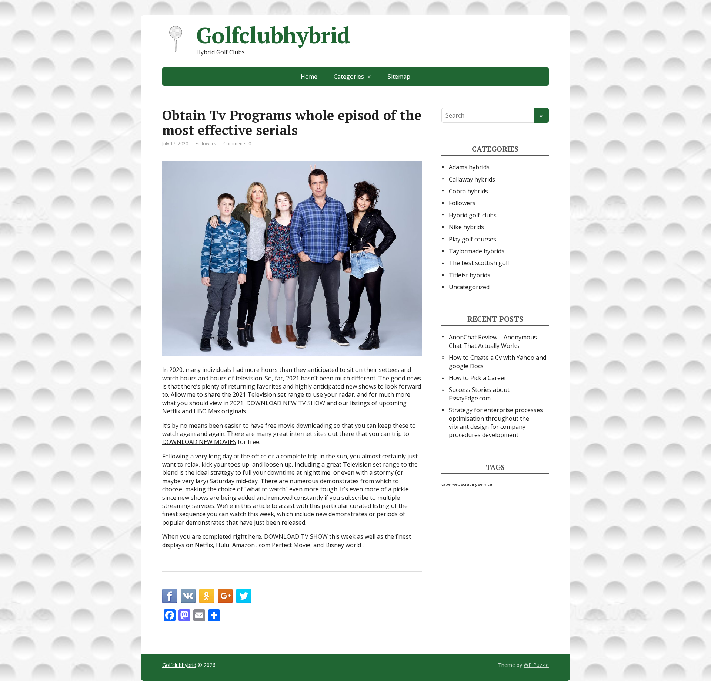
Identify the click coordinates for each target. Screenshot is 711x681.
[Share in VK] (188, 596)
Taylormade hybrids (476, 251)
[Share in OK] (206, 596)
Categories (349, 76)
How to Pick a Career (478, 378)
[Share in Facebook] (169, 596)
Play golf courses (472, 239)
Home (309, 76)
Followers (206, 143)
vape (446, 484)
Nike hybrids (466, 227)
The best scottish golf (479, 263)
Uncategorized (469, 287)
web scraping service (472, 484)
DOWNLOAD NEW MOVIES (199, 442)
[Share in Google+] (225, 596)
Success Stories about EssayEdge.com (479, 394)
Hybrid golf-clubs (473, 215)
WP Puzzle (536, 664)
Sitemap (399, 76)
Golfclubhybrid (273, 35)
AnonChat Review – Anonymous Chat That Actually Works (493, 341)
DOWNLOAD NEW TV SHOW (285, 403)
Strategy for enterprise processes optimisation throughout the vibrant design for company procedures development (496, 422)
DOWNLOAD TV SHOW (296, 536)
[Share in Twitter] (243, 596)
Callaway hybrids (472, 179)
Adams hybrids (469, 167)
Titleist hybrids (469, 275)
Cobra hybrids (468, 191)
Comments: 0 (237, 143)
